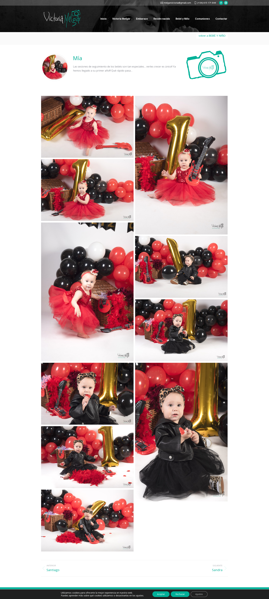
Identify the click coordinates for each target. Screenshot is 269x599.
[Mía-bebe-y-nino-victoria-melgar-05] (181, 267)
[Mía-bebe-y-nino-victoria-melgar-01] (87, 127)
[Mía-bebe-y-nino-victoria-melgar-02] (181, 165)
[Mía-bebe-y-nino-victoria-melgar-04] (87, 292)
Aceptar (161, 594)
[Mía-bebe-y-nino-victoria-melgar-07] (87, 394)
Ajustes (199, 594)
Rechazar (180, 594)
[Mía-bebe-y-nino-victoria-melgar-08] (181, 432)
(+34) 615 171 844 (206, 2)
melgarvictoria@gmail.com (177, 2)
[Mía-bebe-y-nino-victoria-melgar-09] (87, 457)
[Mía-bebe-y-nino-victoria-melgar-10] (87, 520)
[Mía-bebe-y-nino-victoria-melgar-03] (87, 190)
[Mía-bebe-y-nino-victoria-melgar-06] (181, 330)
